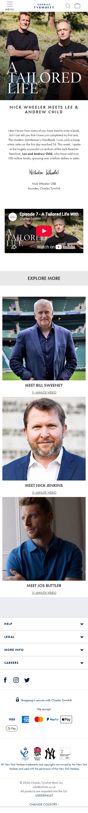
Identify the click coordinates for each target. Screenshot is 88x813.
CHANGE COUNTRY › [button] (44, 804)
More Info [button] (14, 650)
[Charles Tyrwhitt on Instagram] (16, 679)
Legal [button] (9, 637)
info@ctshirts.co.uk (44, 787)
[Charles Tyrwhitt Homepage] (44, 5)
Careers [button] (11, 663)
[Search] (68, 6)
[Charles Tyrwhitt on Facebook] (5, 679)
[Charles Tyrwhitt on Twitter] (27, 679)
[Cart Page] (77, 6)
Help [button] (8, 624)
